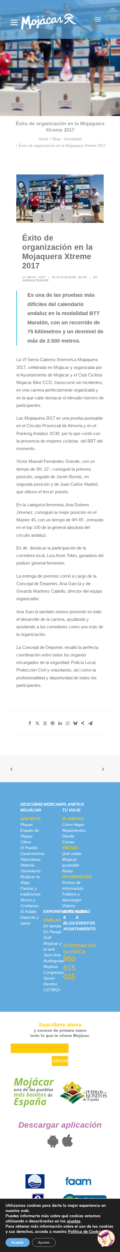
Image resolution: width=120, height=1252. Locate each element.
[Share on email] (90, 723)
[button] (97, 19)
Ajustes (44, 1242)
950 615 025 (69, 968)
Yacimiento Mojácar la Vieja (30, 877)
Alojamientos (74, 830)
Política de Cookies (86, 1231)
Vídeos (68, 905)
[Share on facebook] (29, 723)
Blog (56, 139)
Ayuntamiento (79, 929)
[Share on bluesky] (75, 723)
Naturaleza (30, 859)
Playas (26, 824)
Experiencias (58, 911)
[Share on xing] (82, 723)
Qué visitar (72, 853)
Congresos (53, 972)
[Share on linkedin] (60, 723)
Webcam (52, 804)
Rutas (67, 871)
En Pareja (52, 931)
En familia (52, 926)
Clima (25, 842)
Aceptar (17, 1242)
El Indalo (28, 911)
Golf (47, 937)
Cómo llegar (73, 824)
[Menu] (14, 22)
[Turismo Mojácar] (48, 19)
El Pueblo (29, 847)
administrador (35, 280)
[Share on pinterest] (52, 723)
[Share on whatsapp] (67, 723)
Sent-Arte (52, 955)
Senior (49, 978)
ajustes (73, 1221)
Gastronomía (32, 853)
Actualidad (73, 139)
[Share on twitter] (37, 723)
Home (43, 139)
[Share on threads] (44, 723)
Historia (27, 865)
